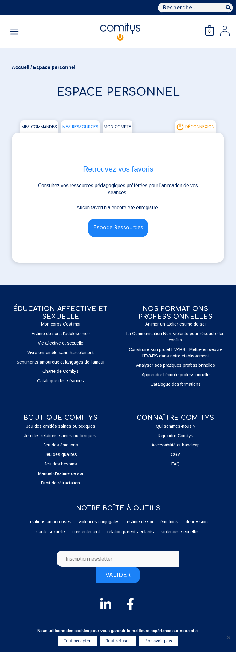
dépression (197, 521)
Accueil (20, 67)
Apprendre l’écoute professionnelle (176, 374)
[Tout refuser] (228, 638)
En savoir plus (158, 640)
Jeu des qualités (61, 454)
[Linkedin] (106, 604)
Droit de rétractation (60, 482)
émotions (169, 521)
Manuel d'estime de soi (60, 473)
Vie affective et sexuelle (60, 343)
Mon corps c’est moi (60, 324)
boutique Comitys (61, 417)
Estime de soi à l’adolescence (61, 333)
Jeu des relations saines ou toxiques (60, 435)
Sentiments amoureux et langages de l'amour (61, 362)
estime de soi (140, 521)
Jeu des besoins (60, 463)
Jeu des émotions (60, 444)
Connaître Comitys (175, 417)
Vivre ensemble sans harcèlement (60, 352)
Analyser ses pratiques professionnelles (175, 365)
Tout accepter (77, 640)
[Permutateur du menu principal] (14, 31)
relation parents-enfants (130, 531)
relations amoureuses (50, 521)
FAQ (175, 463)
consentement (86, 531)
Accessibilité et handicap (175, 444)
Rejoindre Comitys (175, 435)
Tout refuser (118, 640)
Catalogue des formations (176, 384)
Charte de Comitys (60, 371)
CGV (175, 454)
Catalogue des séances (60, 380)
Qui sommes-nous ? (175, 426)
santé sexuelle (50, 531)
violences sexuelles (180, 531)
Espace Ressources (118, 227)
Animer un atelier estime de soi (175, 324)
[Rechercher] (229, 7)
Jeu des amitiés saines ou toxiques (60, 426)
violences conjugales (99, 521)
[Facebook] (130, 604)
